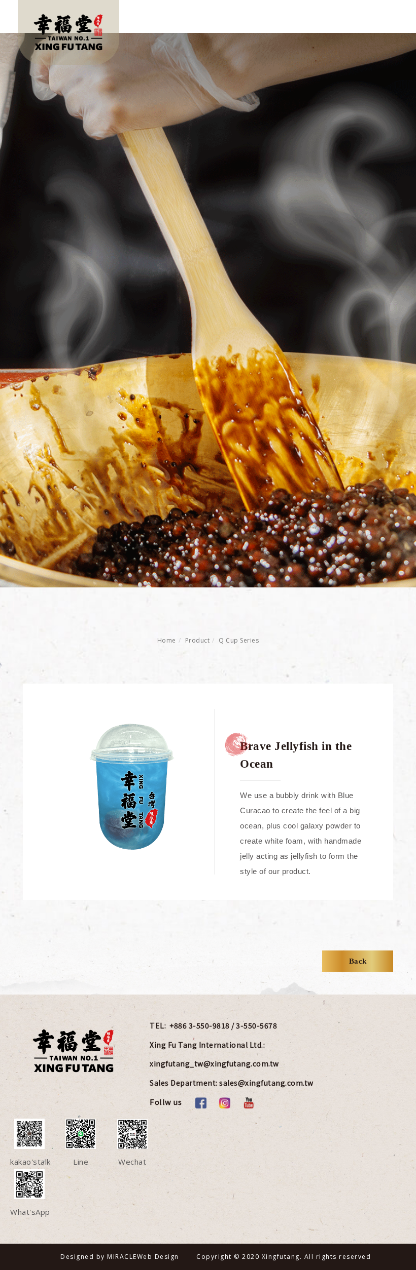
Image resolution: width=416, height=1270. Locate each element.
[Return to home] (68, 32)
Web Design (158, 1256)
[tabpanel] (208, 310)
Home (166, 640)
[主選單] (384, 19)
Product (197, 640)
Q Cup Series (239, 640)
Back (358, 961)
